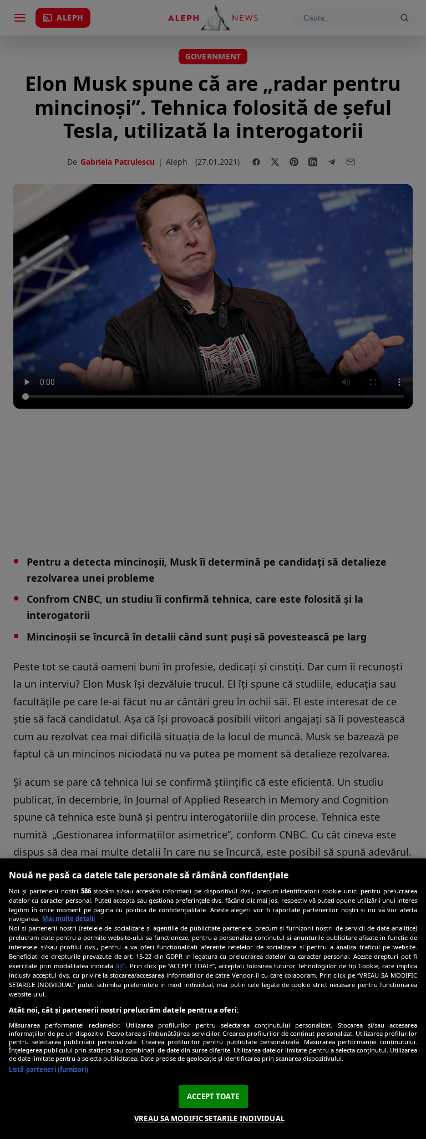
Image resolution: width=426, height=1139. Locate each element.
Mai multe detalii (68, 918)
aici (120, 965)
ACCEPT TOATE (213, 1096)
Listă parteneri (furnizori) (48, 1069)
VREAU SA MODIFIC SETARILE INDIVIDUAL (209, 1118)
